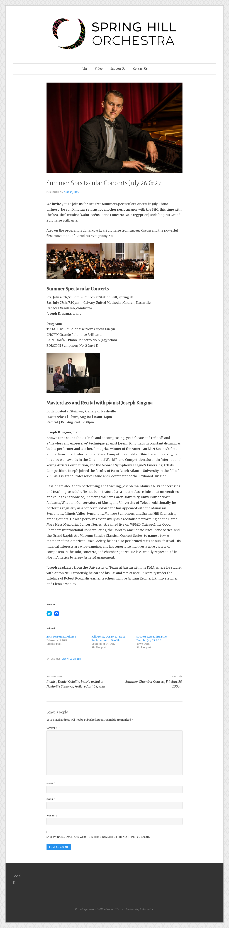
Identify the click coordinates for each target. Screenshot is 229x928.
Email (51, 799)
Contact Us (140, 68)
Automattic (147, 909)
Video (99, 68)
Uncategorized (71, 659)
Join (84, 68)
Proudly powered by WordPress (94, 909)
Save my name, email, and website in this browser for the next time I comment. (98, 837)
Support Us (117, 68)
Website (52, 815)
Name (51, 783)
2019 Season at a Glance (61, 636)
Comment (54, 728)
